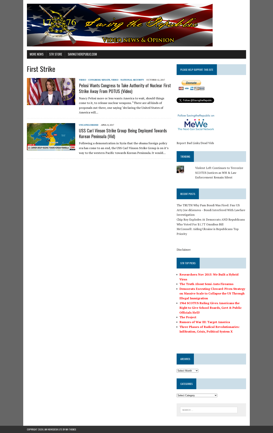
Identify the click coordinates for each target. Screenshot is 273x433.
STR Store (55, 54)
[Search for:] (209, 410)
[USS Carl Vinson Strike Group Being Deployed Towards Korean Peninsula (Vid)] (51, 148)
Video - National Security (127, 79)
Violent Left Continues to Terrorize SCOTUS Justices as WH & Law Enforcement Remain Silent (219, 172)
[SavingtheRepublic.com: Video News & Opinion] (136, 25)
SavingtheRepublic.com (82, 54)
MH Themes (71, 429)
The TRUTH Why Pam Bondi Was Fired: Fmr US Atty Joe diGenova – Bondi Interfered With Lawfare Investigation (211, 210)
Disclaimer (184, 250)
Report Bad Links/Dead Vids (195, 143)
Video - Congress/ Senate (94, 79)
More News (36, 54)
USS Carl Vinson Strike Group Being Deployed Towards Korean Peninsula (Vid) (123, 133)
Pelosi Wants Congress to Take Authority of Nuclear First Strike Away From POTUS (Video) (125, 88)
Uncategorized (88, 124)
